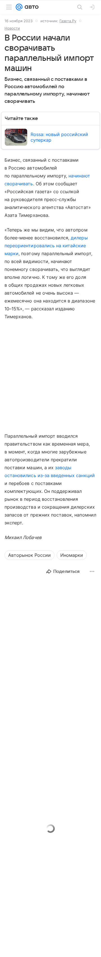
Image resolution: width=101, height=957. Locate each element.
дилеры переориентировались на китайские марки (46, 245)
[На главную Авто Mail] (30, 7)
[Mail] (19, 7)
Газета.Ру (67, 21)
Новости (12, 28)
